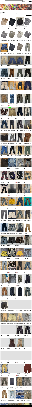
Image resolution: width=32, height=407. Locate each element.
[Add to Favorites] (7, 28)
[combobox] (14, 1)
